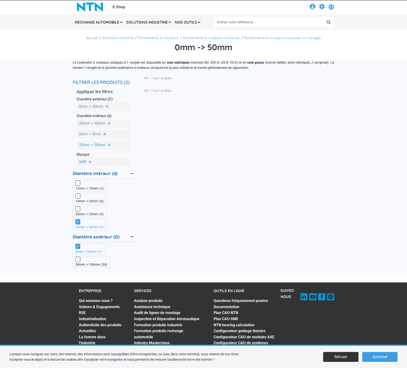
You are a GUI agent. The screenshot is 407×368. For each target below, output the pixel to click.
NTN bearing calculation (234, 325)
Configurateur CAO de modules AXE (244, 337)
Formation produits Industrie (158, 325)
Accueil (92, 37)
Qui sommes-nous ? (96, 300)
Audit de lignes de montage (157, 312)
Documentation (226, 307)
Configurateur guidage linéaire (239, 331)
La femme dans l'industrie (92, 340)
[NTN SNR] (90, 7)
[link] (312, 7)
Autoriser (380, 357)
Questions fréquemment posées (241, 300)
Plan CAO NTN (226, 312)
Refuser (340, 357)
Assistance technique (152, 307)
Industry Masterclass (152, 343)
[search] (328, 22)
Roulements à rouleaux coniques (211, 37)
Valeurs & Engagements (99, 307)
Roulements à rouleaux (158, 37)
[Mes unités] (322, 7)
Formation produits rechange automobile (158, 334)
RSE (82, 312)
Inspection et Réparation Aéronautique (166, 319)
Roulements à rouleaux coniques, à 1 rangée (282, 37)
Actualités (87, 331)
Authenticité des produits (100, 325)
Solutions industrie (118, 37)
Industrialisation (92, 319)
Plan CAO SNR (226, 319)
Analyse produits (148, 300)
